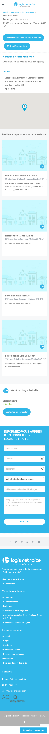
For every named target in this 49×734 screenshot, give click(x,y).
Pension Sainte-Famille (17, 295)
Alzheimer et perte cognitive (15, 611)
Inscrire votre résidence (13, 579)
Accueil (6, 636)
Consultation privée (11, 650)
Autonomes (8, 597)
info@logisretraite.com (15, 691)
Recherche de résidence (13, 654)
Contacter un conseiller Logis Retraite (23, 38)
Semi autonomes (10, 602)
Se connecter (9, 584)
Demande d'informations (33, 730)
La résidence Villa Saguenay (20, 356)
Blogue (6, 641)
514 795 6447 (10, 685)
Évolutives (7, 606)
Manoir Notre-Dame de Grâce (21, 175)
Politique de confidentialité (15, 663)
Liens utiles (8, 658)
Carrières (7, 645)
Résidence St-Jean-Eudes (19, 236)
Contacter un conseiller (17, 412)
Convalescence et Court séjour (16, 623)
